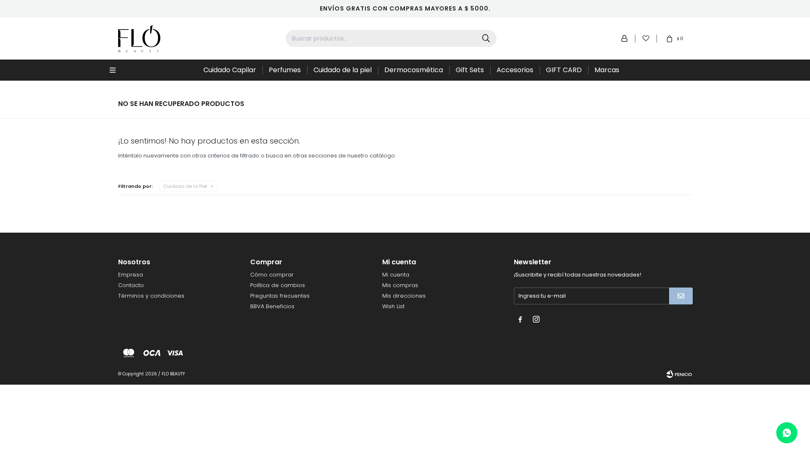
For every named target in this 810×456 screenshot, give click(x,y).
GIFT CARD (564, 70)
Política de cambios (277, 285)
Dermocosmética (413, 70)
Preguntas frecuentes (280, 296)
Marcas (606, 70)
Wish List (393, 306)
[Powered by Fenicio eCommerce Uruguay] (679, 374)
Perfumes (285, 70)
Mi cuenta (395, 275)
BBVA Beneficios (272, 306)
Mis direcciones (404, 296)
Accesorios (515, 70)
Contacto (131, 285)
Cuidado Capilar (229, 70)
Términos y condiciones (151, 296)
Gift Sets (470, 70)
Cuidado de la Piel (185, 186)
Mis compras (400, 285)
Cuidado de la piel (342, 70)
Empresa (130, 275)
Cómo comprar (272, 275)
